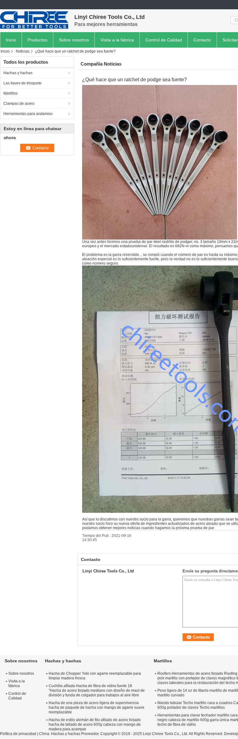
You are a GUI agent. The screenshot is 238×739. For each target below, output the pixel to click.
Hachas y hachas (18, 73)
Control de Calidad (163, 39)
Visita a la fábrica (117, 39)
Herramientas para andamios (28, 114)
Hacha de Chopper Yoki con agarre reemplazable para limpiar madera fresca (95, 675)
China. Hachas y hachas (59, 734)
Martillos (10, 93)
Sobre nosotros (74, 39)
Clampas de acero (18, 103)
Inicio (11, 39)
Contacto (202, 39)
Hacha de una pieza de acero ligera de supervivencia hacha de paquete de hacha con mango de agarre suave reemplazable (96, 707)
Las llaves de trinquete (22, 83)
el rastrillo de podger (175, 242)
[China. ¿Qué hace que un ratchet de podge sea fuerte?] (159, 162)
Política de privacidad (18, 734)
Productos (37, 39)
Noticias (22, 51)
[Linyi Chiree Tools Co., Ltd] (34, 20)
